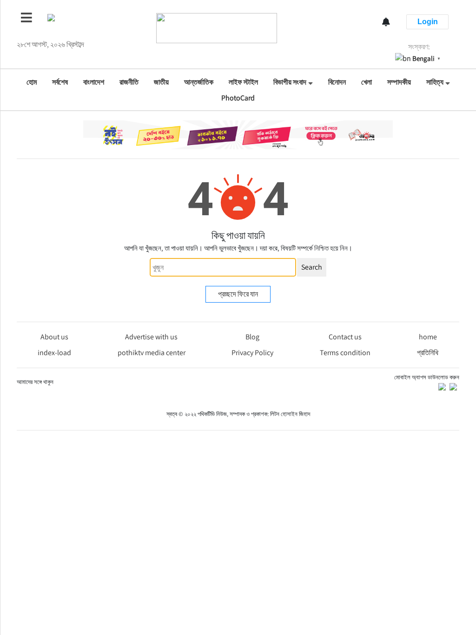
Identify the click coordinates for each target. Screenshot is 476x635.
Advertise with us (151, 337)
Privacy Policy (252, 352)
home (428, 337)
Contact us (345, 337)
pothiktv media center (151, 352)
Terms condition (345, 352)
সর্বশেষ (60, 82)
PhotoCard (238, 98)
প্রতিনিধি (427, 352)
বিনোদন (337, 82)
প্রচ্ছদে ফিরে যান (238, 294)
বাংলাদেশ (93, 82)
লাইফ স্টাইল (243, 82)
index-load (54, 352)
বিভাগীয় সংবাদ (289, 82)
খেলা (366, 82)
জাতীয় (161, 82)
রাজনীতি (129, 82)
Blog (252, 337)
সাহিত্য (434, 82)
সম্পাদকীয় (399, 82)
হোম (31, 82)
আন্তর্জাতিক (198, 82)
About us (54, 337)
